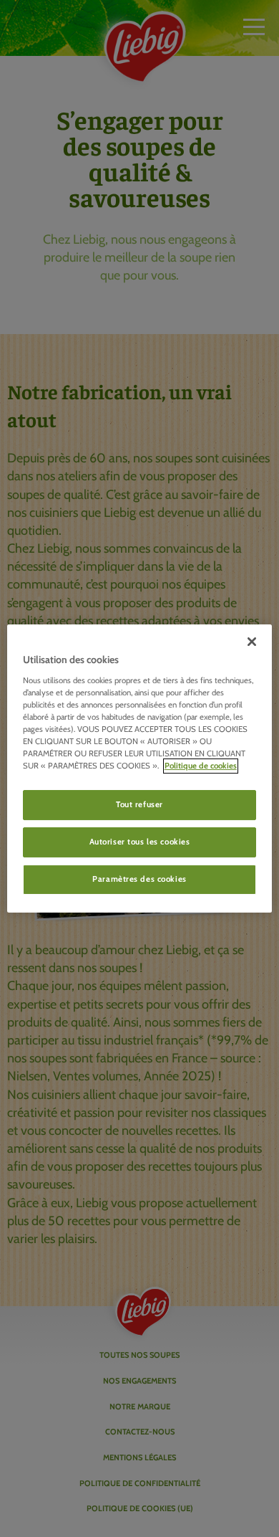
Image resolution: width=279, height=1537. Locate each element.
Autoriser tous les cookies (139, 842)
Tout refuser (139, 804)
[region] (140, 768)
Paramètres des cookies (139, 879)
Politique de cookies (201, 766)
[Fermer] (252, 641)
